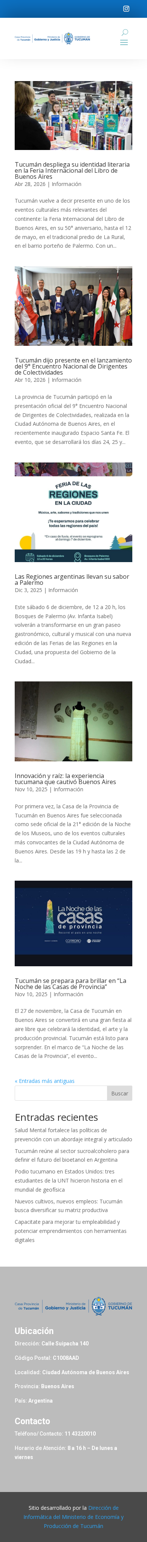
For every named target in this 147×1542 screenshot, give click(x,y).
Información (66, 183)
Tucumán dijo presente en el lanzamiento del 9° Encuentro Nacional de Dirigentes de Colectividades (73, 366)
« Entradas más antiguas (45, 1080)
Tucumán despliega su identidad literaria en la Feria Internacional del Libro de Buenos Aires (72, 170)
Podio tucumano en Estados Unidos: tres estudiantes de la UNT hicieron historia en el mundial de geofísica (68, 1180)
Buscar (119, 1093)
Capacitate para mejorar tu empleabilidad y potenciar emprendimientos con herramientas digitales (71, 1231)
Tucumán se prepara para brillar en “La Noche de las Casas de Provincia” (70, 983)
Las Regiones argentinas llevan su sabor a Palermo (72, 579)
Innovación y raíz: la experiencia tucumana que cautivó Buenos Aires (65, 779)
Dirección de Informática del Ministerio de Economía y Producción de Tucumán (73, 1517)
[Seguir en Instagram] (126, 9)
